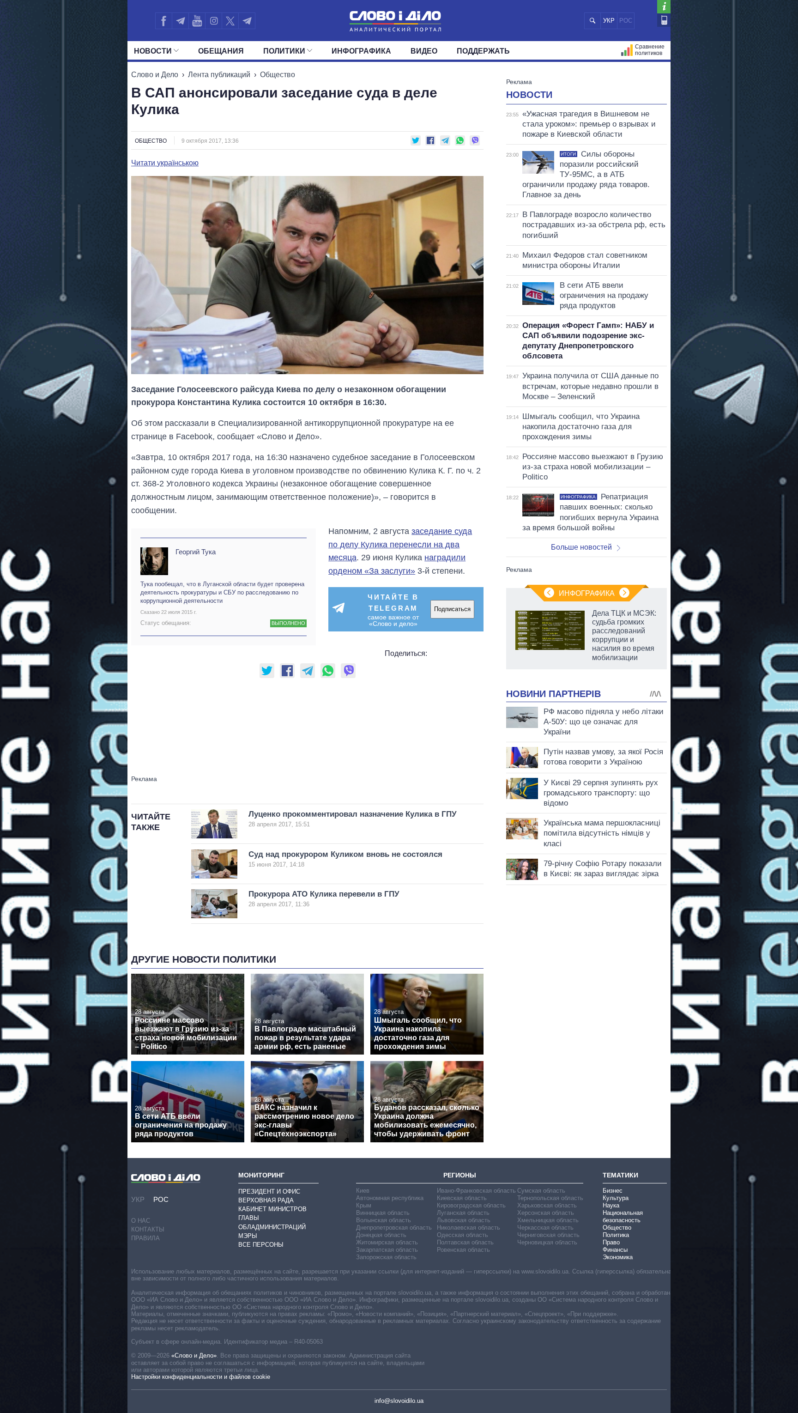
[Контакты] (664, 20)
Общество (277, 75)
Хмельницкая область (548, 1220)
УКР (609, 20)
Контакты (147, 1229)
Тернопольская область (550, 1198)
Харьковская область (547, 1205)
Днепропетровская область (394, 1227)
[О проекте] (664, 6)
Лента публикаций (219, 75)
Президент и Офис (269, 1191)
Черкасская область (545, 1227)
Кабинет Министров (272, 1209)
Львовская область (463, 1220)
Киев (362, 1190)
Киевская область (462, 1198)
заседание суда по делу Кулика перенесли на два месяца (400, 545)
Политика (616, 1234)
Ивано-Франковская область (476, 1190)
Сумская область (541, 1190)
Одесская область (462, 1234)
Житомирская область (387, 1242)
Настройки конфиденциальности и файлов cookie (200, 1376)
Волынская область (383, 1220)
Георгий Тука (195, 552)
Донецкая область (381, 1234)
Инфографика (361, 51)
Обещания (221, 51)
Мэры (247, 1235)
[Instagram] (213, 20)
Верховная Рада (266, 1200)
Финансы (615, 1249)
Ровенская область (463, 1249)
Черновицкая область (547, 1242)
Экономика (618, 1257)
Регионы (459, 1175)
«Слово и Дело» (194, 1355)
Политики (284, 51)
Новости (153, 51)
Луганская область (463, 1212)
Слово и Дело (154, 75)
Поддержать (483, 51)
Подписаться (452, 609)
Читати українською (165, 163)
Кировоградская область (471, 1205)
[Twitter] (230, 20)
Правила (145, 1238)
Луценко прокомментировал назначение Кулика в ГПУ (352, 819)
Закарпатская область (387, 1249)
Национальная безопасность (623, 1216)
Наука (611, 1205)
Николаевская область (468, 1227)
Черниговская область (548, 1234)
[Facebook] (163, 20)
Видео (424, 51)
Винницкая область (383, 1212)
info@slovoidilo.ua (399, 1400)
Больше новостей (581, 547)
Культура (616, 1198)
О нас (140, 1220)
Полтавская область (465, 1242)
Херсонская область (545, 1212)
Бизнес (613, 1190)
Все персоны (261, 1244)
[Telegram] (180, 20)
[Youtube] (196, 20)
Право (611, 1242)
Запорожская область (386, 1257)
